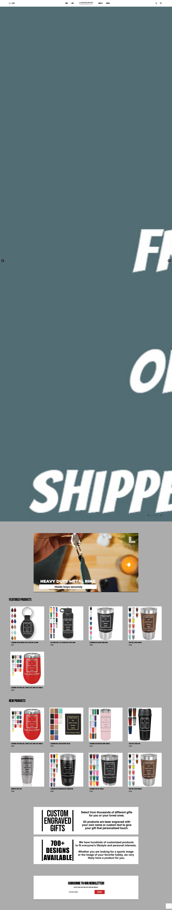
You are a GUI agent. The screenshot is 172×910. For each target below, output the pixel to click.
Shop (13, 466)
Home (66, 3)
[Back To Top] (167, 905)
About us (100, 3)
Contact (108, 3)
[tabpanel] (86, 455)
